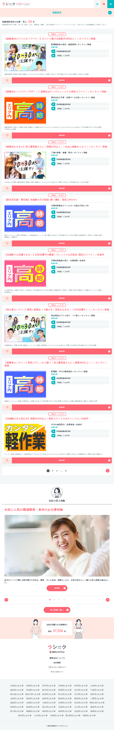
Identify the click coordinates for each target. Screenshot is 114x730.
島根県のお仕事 (33, 707)
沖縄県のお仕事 (89, 715)
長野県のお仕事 (33, 699)
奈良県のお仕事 (81, 703)
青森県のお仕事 (33, 686)
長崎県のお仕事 (97, 711)
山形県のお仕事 (97, 686)
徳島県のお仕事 (97, 707)
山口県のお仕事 (81, 707)
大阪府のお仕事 (49, 703)
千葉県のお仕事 (97, 690)
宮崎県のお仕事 (57, 715)
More (62, 80)
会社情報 (57, 663)
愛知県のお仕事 (81, 699)
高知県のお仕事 (49, 711)
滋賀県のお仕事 (17, 703)
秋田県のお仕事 (81, 686)
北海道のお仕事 (17, 686)
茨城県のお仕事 (33, 690)
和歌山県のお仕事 (97, 703)
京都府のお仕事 (33, 703)
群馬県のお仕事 (65, 690)
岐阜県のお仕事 (49, 699)
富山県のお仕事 (65, 694)
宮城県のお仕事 (65, 686)
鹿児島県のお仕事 (73, 715)
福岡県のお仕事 (65, 711)
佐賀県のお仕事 (81, 711)
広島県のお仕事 (65, 707)
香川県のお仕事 (17, 711)
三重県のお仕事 (97, 699)
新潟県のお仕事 (49, 694)
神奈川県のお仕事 (33, 694)
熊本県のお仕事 (25, 715)
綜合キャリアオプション (57, 652)
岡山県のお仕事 (49, 707)
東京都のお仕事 (17, 694)
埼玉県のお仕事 (81, 690)
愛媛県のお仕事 (33, 711)
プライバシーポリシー (57, 667)
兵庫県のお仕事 (65, 703)
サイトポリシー (57, 672)
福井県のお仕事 (97, 694)
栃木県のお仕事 (49, 690)
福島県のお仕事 (17, 690)
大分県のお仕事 (41, 715)
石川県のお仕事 (81, 694)
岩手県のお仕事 (49, 686)
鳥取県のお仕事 (17, 707)
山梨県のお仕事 (17, 699)
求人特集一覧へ (57, 610)
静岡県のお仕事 (65, 699)
